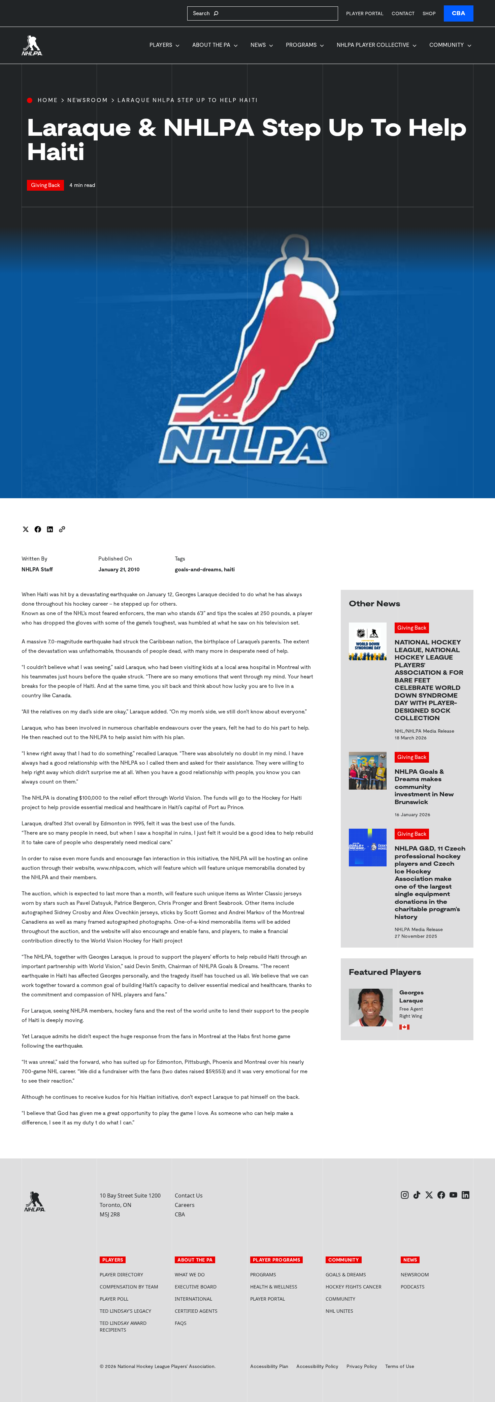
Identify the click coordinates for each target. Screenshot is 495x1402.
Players (161, 45)
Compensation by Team (129, 1286)
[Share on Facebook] (38, 529)
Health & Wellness (273, 1286)
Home (48, 100)
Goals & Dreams (346, 1274)
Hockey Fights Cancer (354, 1286)
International (193, 1299)
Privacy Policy (361, 1366)
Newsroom (87, 100)
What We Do (190, 1274)
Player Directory (121, 1274)
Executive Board (196, 1286)
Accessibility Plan (269, 1366)
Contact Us (189, 1195)
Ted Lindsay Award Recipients (123, 1326)
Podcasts (413, 1286)
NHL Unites (361, 1311)
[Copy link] (62, 529)
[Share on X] (26, 529)
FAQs (181, 1323)
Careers (185, 1205)
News (258, 45)
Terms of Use (399, 1366)
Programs (301, 45)
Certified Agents (196, 1311)
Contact (403, 13)
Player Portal (365, 13)
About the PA (211, 45)
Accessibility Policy (317, 1366)
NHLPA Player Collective (373, 45)
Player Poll (114, 1299)
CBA (458, 13)
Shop (429, 13)
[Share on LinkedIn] (50, 529)
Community (446, 45)
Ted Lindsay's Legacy (125, 1311)
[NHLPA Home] (32, 45)
